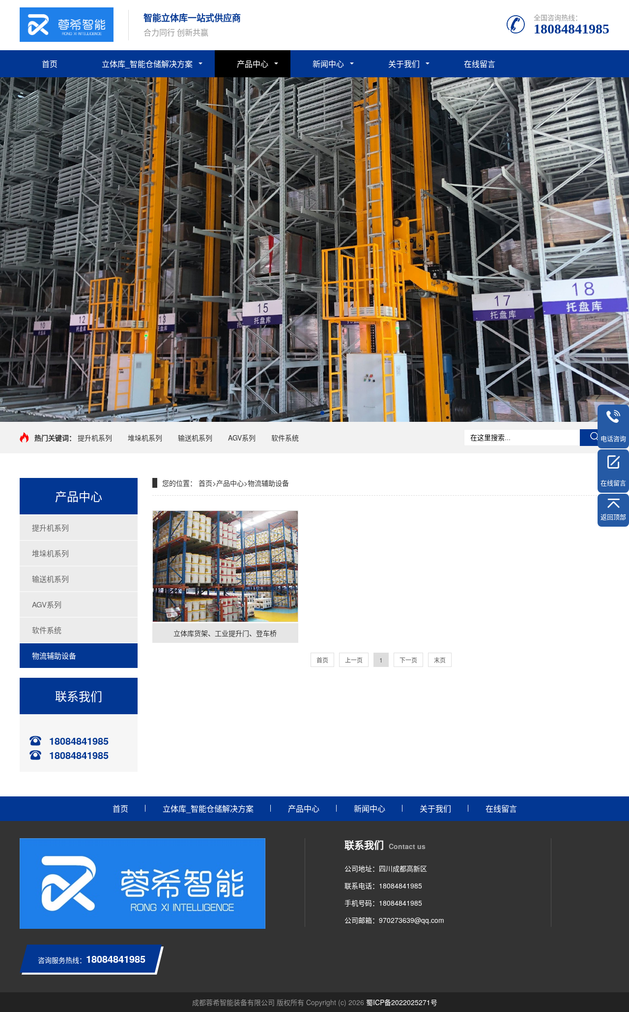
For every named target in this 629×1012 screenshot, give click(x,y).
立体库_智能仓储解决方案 (147, 63)
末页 (440, 660)
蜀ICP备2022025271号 (401, 1002)
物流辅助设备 (54, 655)
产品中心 (252, 63)
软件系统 (285, 438)
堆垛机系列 (145, 438)
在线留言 (479, 63)
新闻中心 (328, 63)
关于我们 (404, 63)
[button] (307, 413)
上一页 (354, 660)
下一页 (408, 660)
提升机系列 (95, 438)
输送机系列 (195, 438)
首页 (49, 63)
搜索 (594, 437)
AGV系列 (242, 438)
